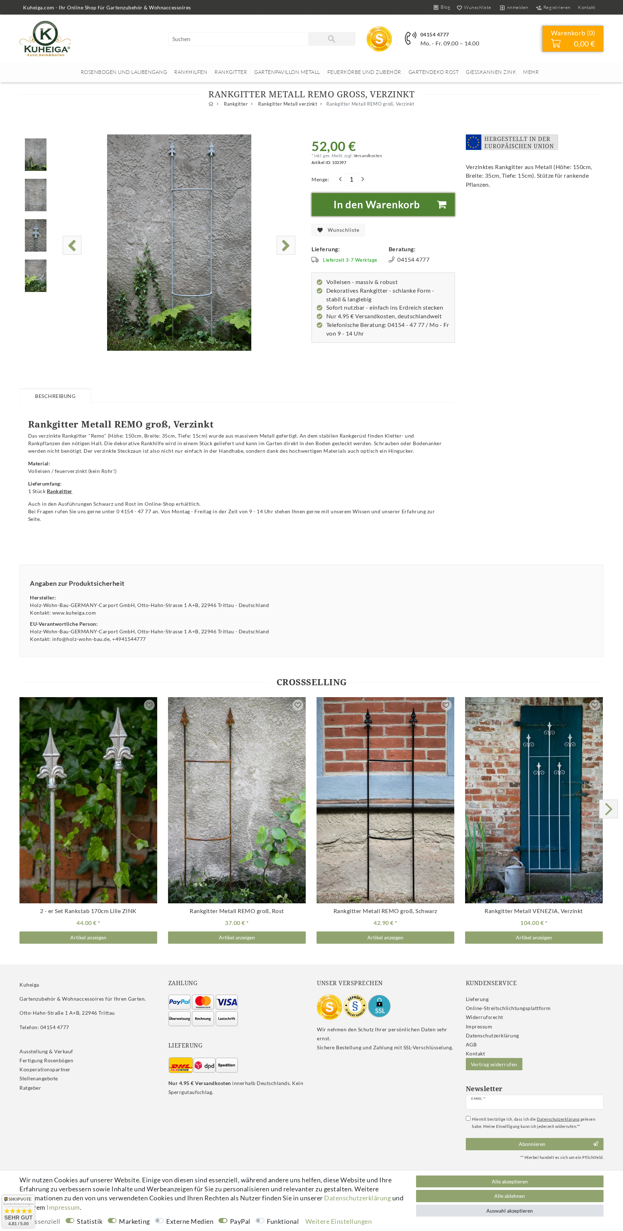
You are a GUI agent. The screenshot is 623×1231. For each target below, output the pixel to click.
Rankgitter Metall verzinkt (287, 104)
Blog (445, 7)
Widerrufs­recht (484, 1017)
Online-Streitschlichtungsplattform (508, 1008)
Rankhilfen (190, 72)
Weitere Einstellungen (338, 1221)
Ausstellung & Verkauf (46, 1051)
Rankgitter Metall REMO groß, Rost (237, 911)
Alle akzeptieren (510, 1181)
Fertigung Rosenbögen (46, 1060)
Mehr (531, 72)
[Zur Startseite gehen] (211, 104)
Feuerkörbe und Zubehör (364, 72)
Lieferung (477, 999)
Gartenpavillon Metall (287, 72)
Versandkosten (367, 155)
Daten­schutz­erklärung (492, 1035)
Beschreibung (55, 396)
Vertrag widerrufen (494, 1064)
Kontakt (587, 7)
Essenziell (46, 1221)
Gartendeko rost (433, 72)
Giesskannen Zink (491, 72)
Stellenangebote (38, 1078)
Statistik (90, 1221)
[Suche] (331, 38)
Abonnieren (532, 1144)
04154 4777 (434, 34)
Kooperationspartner (45, 1069)
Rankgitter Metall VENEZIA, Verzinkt (534, 911)
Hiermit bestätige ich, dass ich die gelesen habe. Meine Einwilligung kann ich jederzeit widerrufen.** (533, 1123)
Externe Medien (189, 1221)
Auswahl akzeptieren (509, 1211)
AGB (471, 1044)
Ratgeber (30, 1088)
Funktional (283, 1221)
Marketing (134, 1221)
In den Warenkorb (376, 204)
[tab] (55, 395)
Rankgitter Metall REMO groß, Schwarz (385, 911)
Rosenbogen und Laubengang (124, 72)
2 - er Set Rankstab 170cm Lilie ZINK (88, 911)
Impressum (479, 1026)
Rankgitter (231, 72)
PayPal (240, 1221)
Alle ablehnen (509, 1196)
